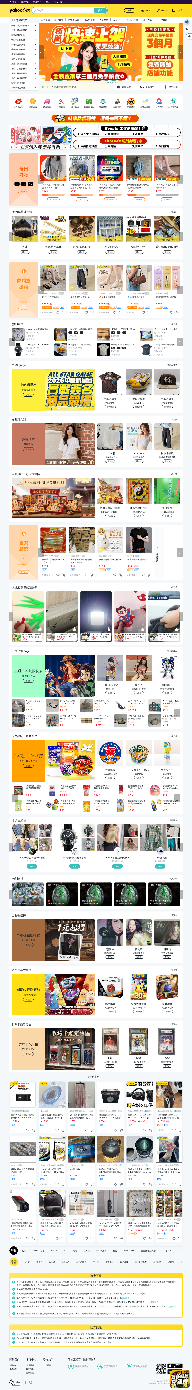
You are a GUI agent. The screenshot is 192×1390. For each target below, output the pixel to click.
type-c (54, 1250)
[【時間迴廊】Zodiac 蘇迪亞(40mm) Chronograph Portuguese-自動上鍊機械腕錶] (88, 830)
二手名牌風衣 (141, 1261)
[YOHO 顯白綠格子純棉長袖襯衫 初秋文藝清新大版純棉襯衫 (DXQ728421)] (153, 837)
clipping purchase (63, 312)
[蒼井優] (139, 131)
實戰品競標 (172, 364)
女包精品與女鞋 (18, 44)
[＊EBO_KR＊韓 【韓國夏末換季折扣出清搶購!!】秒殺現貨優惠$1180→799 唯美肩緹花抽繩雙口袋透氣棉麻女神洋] (45, 844)
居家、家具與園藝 (19, 63)
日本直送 (45, 19)
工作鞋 (87, 1250)
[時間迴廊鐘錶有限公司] (75, 851)
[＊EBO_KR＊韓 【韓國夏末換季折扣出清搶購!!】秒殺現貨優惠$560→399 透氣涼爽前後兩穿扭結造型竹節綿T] (25, 837)
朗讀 (187, 22)
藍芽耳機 (124, 1261)
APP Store (175, 1366)
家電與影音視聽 (18, 83)
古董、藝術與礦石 (19, 30)
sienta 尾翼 (101, 1250)
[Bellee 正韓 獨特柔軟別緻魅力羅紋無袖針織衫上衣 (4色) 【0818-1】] (110, 837)
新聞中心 (13, 1365)
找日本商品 (172, 651)
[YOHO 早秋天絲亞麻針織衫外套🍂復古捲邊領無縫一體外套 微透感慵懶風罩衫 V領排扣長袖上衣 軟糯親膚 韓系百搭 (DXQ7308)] (173, 844)
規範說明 (125, 1297)
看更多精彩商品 (157, 555)
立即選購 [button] (110, 1011)
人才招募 (47, 1365)
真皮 (115, 1250)
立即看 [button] (28, 394)
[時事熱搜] (96, 118)
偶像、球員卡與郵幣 (20, 25)
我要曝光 (23, 191)
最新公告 (30, 1372)
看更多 (174, 211)
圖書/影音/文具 (18, 35)
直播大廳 (173, 878)
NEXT (181, 236)
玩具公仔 (117, 19)
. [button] (28, 503)
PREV (11, 236)
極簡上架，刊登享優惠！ (62, 87)
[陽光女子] (81, 131)
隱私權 (160, 1384)
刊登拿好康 (161, 19)
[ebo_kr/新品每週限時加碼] (32, 851)
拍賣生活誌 (73, 19)
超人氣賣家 (89, 19)
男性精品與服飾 (18, 54)
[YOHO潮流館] (160, 851)
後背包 (39, 1261)
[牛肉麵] (110, 143)
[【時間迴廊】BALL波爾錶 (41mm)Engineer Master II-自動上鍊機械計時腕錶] (88, 844)
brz (65, 1250)
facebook (25, 1382)
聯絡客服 (30, 1369)
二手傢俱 (167, 1250)
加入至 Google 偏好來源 (187, 29)
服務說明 (13, 1369)
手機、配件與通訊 (19, 78)
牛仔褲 (96, 1261)
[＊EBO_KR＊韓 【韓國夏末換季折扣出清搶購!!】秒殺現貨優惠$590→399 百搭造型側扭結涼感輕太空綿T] (45, 830)
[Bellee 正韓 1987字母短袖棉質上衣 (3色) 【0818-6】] (131, 844)
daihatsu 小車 (38, 1250)
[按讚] (40, 629)
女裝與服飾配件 (18, 39)
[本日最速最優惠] (180, 1379)
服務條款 (152, 1384)
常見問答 (30, 1365)
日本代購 (147, 19)
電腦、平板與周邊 (19, 73)
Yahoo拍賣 (19, 10)
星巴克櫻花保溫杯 (149, 1250)
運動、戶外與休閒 (19, 68)
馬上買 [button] (110, 515)
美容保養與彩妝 (18, 59)
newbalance (129, 1250)
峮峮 (75, 1250)
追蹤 (32, 866)
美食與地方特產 (18, 87)
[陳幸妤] (139, 143)
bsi (15, 1382)
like (58, 312)
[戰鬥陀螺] (168, 143)
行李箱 (52, 1261)
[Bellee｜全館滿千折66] (118, 851)
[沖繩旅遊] (81, 143)
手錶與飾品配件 (18, 49)
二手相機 (157, 1261)
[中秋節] (168, 131)
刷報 (13, 1250)
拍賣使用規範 (169, 1384)
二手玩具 (66, 1261)
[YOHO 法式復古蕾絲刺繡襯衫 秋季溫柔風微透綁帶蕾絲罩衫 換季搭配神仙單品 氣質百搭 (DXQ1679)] (173, 830)
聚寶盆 (171, 1261)
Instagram (30, 1382)
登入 (130, 10)
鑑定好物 (58, 19)
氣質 (24, 1250)
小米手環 (26, 1261)
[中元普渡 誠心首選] (111, 52)
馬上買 (174, 473)
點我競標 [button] (110, 406)
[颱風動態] (110, 131)
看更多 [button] (28, 449)
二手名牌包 (81, 1261)
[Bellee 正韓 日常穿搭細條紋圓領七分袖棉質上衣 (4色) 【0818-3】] (131, 830)
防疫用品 (109, 1261)
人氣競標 (103, 19)
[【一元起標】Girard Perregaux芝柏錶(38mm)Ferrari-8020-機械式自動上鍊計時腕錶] (67, 837)
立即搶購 (53, 199)
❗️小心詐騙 (132, 19)
